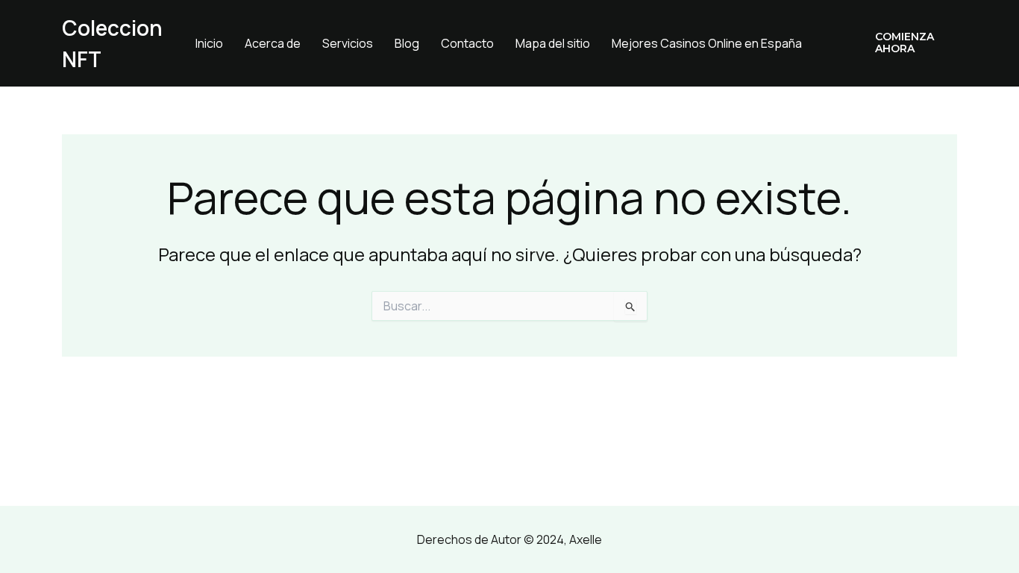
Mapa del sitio (552, 43)
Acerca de (273, 43)
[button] (905, 43)
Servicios (347, 43)
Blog (407, 43)
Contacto (467, 43)
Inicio (209, 43)
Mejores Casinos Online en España (707, 43)
